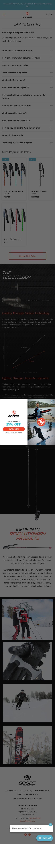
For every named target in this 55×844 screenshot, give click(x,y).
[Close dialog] (52, 401)
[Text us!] (44, 838)
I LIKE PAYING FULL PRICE (14, 432)
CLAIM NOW (14, 429)
